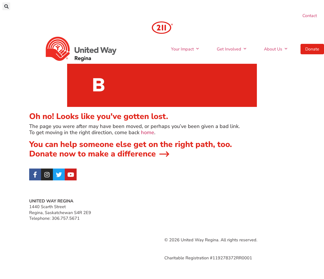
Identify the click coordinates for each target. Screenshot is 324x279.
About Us (273, 49)
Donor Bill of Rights (250, 207)
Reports (239, 212)
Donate (312, 49)
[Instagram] (47, 174)
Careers (171, 207)
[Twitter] (59, 174)
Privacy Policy (245, 201)
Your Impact (182, 49)
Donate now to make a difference (92, 153)
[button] (6, 6)
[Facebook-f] (35, 174)
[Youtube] (71, 174)
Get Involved (229, 49)
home (147, 132)
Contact (309, 15)
